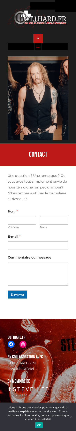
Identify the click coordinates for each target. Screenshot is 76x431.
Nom (43, 227)
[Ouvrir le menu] (38, 46)
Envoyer (17, 294)
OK (39, 425)
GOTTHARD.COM (22, 363)
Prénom (13, 227)
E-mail (14, 236)
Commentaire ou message (29, 257)
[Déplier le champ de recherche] (37, 38)
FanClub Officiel (21, 369)
